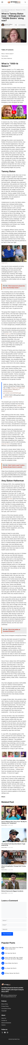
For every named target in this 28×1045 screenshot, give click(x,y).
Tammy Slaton (4, 56)
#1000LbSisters (8, 389)
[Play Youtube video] (14, 112)
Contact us (4, 1020)
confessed (21, 767)
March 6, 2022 (7, 397)
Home (2, 9)
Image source (4, 263)
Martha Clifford (8, 24)
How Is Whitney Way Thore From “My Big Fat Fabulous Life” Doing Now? (14, 822)
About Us (3, 1018)
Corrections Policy (6, 1008)
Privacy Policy (5, 1006)
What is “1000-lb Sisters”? (7, 53)
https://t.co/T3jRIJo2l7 (18, 388)
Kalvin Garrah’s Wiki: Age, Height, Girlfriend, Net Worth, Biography (14, 958)
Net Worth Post (16, 1039)
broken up (8, 334)
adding (19, 405)
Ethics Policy (4, 1004)
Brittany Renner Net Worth (12, 973)
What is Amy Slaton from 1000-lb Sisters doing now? (14, 948)
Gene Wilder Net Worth (11, 963)
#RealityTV (16, 389)
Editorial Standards (6, 1022)
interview (9, 498)
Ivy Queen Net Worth (10, 968)
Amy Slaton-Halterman (6, 58)
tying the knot (5, 444)
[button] (25, 2)
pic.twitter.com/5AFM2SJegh (12, 393)
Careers (3, 1025)
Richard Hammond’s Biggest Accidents (12, 891)
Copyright (3, 1010)
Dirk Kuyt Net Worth (10, 953)
